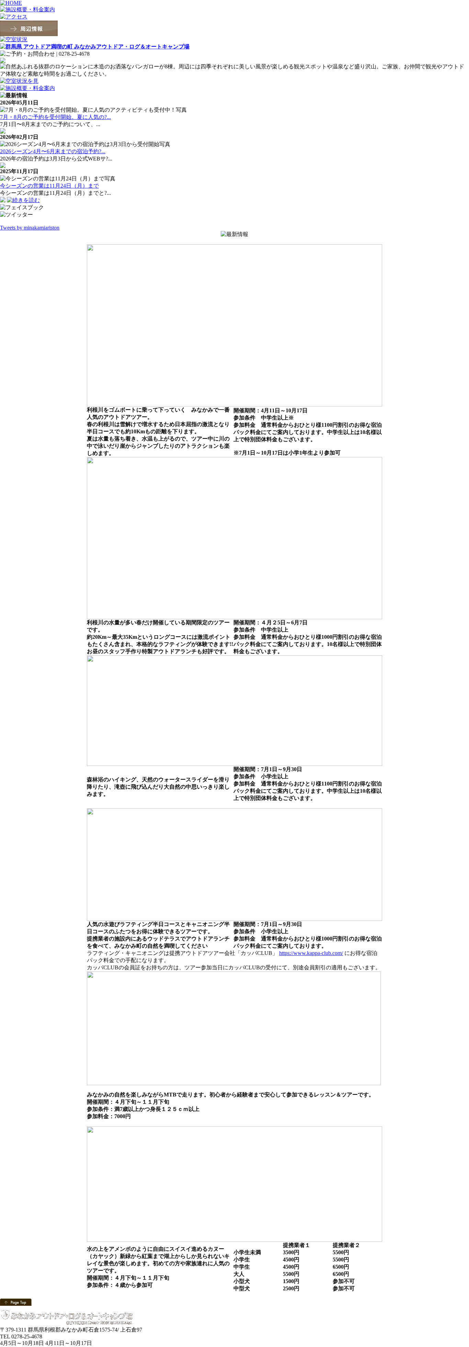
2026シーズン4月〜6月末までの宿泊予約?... (52, 151)
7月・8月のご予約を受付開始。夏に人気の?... (55, 117)
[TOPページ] (95, 46)
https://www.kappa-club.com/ (311, 953)
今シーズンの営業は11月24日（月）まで (49, 186)
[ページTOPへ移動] (16, 1301)
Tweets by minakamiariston (29, 228)
